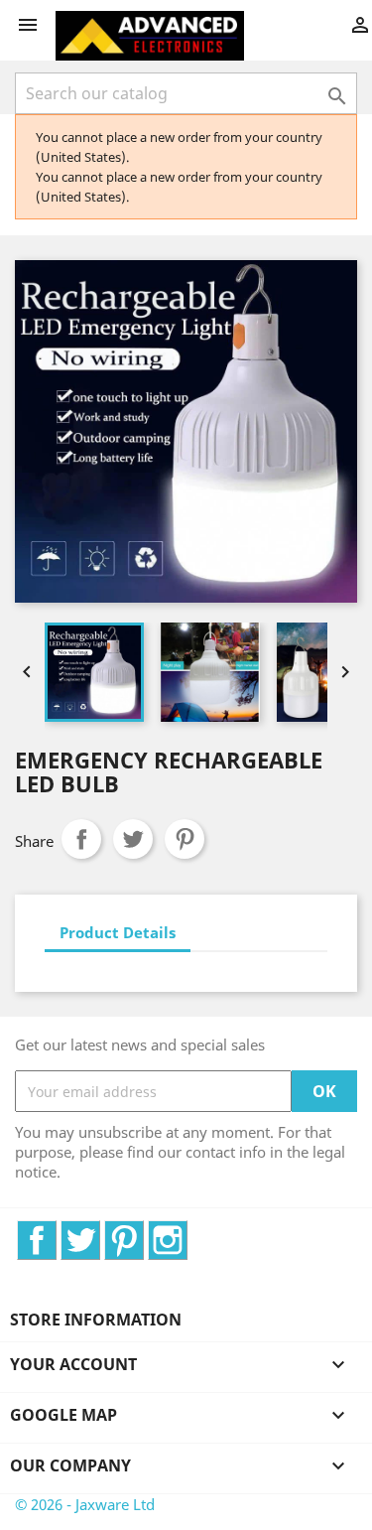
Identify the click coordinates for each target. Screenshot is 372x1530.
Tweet (133, 839)
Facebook (56, 1231)
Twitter (99, 1231)
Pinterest (184, 839)
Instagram (186, 1231)
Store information (96, 1319)
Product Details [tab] (118, 932)
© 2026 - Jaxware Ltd (85, 1504)
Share (81, 839)
